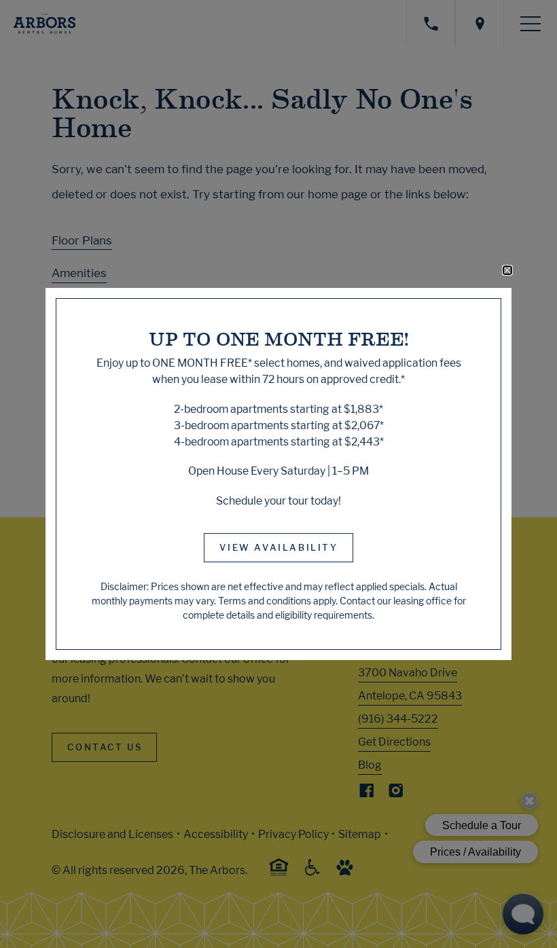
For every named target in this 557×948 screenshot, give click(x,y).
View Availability (278, 547)
